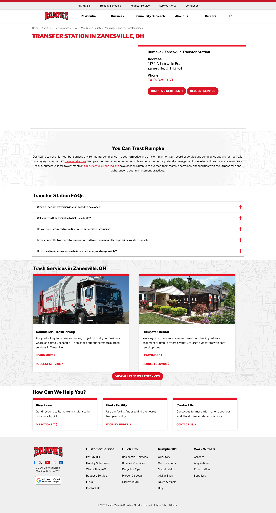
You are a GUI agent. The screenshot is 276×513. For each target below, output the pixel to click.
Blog (161, 488)
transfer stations (75, 161)
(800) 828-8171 (160, 80)
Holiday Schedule (110, 5)
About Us (181, 16)
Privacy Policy (161, 505)
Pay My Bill (84, 5)
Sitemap (173, 505)
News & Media (167, 481)
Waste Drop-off (96, 469)
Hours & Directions (165, 91)
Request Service (140, 5)
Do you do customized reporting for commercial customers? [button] (73, 229)
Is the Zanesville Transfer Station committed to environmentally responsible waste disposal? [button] (92, 240)
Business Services (133, 463)
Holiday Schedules (97, 463)
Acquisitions (201, 463)
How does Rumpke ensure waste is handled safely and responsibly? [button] (77, 251)
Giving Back (165, 475)
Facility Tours (130, 481)
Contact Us (192, 5)
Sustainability (166, 469)
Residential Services (135, 457)
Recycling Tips (131, 469)
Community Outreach (149, 16)
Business (117, 16)
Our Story (164, 457)
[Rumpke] (56, 16)
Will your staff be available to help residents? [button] (64, 218)
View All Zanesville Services (137, 376)
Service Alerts (167, 5)
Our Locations (167, 463)
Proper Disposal (132, 475)
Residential (88, 16)
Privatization (202, 469)
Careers (210, 16)
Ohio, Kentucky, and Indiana (101, 165)
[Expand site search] (230, 16)
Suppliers (200, 475)
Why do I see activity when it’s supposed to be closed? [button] (69, 207)
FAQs (89, 481)
